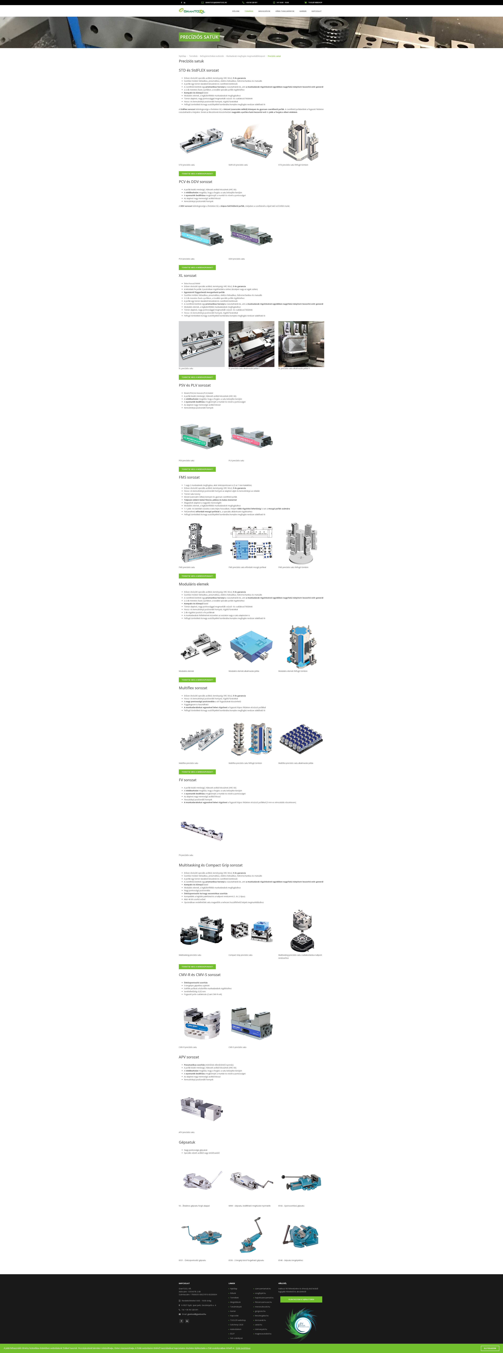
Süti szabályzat (236, 1338)
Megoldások (264, 11)
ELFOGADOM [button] (490, 1348)
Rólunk (235, 11)
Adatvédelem (235, 1329)
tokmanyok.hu (261, 1329)
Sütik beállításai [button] (243, 1348)
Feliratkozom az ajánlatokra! (301, 1299)
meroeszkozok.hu (262, 1306)
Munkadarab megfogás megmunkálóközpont (245, 56)
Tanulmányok (236, 1306)
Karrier (303, 11)
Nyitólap (182, 56)
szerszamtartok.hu (263, 1288)
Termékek (249, 11)
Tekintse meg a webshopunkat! (197, 173)
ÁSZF (232, 1333)
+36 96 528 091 (251, 2)
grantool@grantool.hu (216, 2)
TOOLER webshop (315, 2)
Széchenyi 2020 (236, 1324)
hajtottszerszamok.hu (264, 1297)
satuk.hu (258, 1324)
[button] (478, 1348)
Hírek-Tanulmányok (284, 11)
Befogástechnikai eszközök (212, 56)
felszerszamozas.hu (263, 1302)
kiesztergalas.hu (262, 1315)
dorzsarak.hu (260, 1320)
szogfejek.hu (260, 1293)
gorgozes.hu (260, 1311)
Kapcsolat (317, 11)
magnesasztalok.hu (263, 1333)
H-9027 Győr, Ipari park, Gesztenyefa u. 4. (198, 1305)
